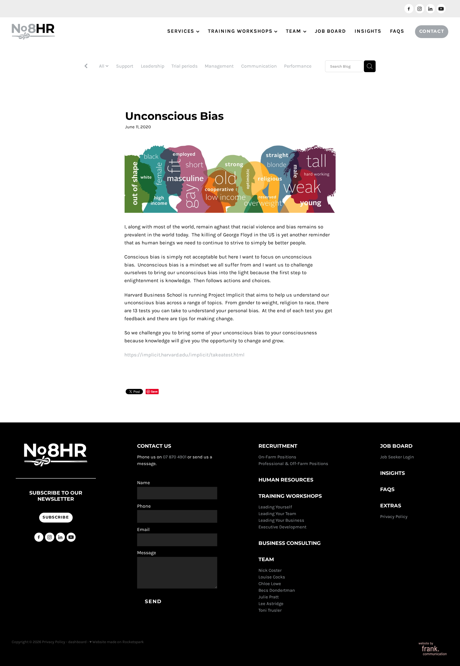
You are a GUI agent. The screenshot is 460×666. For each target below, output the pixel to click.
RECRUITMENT (277, 446)
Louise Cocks (272, 576)
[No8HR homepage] (55, 32)
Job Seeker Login (397, 456)
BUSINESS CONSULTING (289, 543)
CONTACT (431, 31)
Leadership (152, 66)
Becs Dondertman (276, 590)
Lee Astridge (271, 603)
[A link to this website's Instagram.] (419, 8)
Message (146, 552)
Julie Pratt (268, 596)
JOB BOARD (330, 31)
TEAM (294, 31)
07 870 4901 (174, 456)
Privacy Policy (394, 516)
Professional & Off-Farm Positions (293, 463)
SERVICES (181, 31)
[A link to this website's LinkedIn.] (430, 8)
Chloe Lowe (269, 583)
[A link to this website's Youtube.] (441, 8)
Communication (259, 66)
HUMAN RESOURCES (285, 480)
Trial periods (184, 66)
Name (143, 482)
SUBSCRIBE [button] (56, 517)
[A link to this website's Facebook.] (408, 8)
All (102, 66)
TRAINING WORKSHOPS (241, 31)
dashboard (77, 642)
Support (124, 66)
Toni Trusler (270, 610)
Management (219, 66)
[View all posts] (86, 66)
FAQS (397, 31)
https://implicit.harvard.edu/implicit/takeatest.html (184, 355)
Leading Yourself (275, 506)
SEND (153, 602)
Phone (144, 506)
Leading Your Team (277, 513)
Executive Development (282, 526)
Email (143, 529)
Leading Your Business (281, 520)
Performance (297, 66)
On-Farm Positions (277, 456)
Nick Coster (270, 570)
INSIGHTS (368, 31)
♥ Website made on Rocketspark (116, 642)
